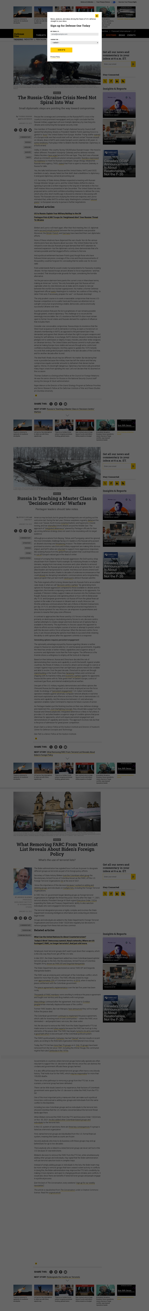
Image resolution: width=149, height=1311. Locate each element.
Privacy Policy (55, 57)
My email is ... (55, 31)
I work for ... (55, 39)
